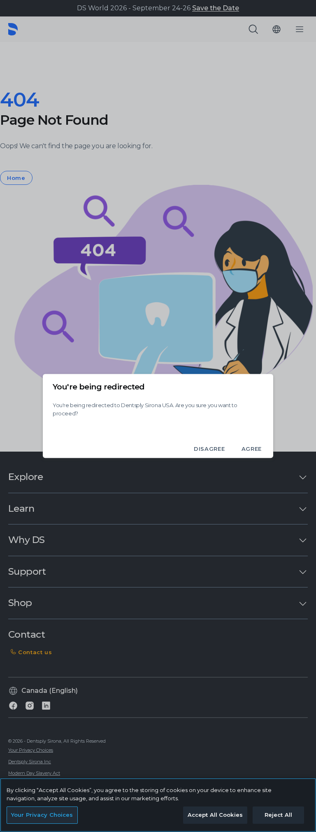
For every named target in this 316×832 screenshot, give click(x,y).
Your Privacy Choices (42, 814)
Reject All (278, 814)
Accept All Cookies (215, 814)
